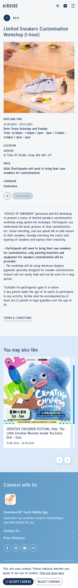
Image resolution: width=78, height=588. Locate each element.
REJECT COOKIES (49, 581)
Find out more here (52, 573)
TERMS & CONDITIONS (18, 317)
